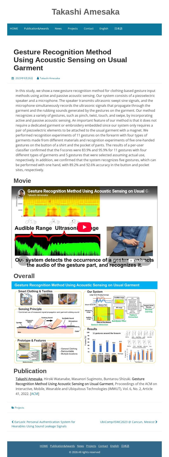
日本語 (118, 28)
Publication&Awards (36, 28)
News (58, 28)
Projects (73, 28)
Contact (89, 28)
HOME (14, 28)
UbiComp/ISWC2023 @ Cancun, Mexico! (127, 422)
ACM (34, 393)
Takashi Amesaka (86, 11)
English (104, 28)
